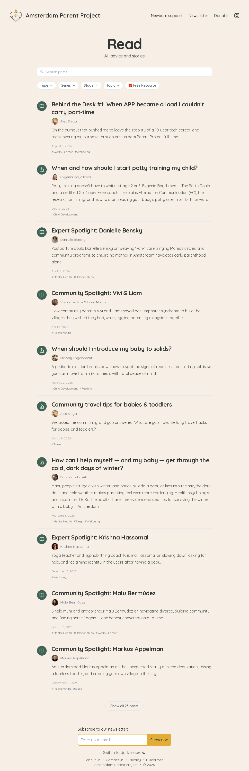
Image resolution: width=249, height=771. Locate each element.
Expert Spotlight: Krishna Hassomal (100, 537)
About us (93, 760)
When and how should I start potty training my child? (125, 167)
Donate (221, 15)
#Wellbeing (82, 152)
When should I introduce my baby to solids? (112, 348)
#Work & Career (62, 152)
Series (66, 85)
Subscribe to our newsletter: (103, 729)
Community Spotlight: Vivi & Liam (97, 293)
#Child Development (65, 214)
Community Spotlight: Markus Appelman (107, 648)
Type (44, 85)
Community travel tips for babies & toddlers (112, 404)
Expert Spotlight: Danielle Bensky (97, 230)
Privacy (135, 760)
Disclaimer (154, 760)
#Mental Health (62, 277)
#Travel (57, 444)
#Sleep (78, 521)
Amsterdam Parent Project (116, 764)
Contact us (115, 760)
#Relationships (84, 277)
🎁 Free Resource (142, 85)
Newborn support (167, 15)
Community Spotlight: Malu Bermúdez (104, 593)
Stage (88, 85)
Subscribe (159, 739)
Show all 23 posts (124, 706)
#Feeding (86, 388)
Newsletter (198, 15)
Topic (111, 85)
